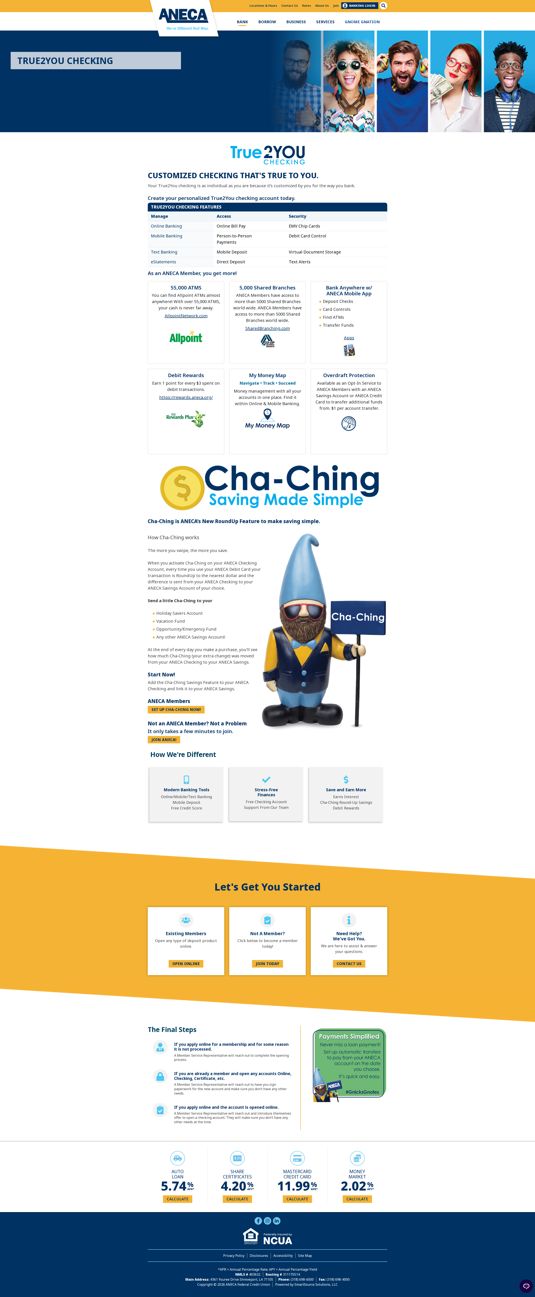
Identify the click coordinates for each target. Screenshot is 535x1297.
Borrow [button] (267, 21)
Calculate (178, 1198)
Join (336, 6)
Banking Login (362, 6)
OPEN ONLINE (186, 963)
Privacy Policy (234, 1255)
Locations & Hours (263, 6)
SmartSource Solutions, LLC (316, 1284)
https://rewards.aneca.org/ (186, 397)
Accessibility (283, 1255)
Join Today (267, 963)
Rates (306, 6)
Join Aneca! (164, 739)
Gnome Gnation (362, 21)
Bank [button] (242, 21)
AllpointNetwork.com (186, 316)
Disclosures (259, 1255)
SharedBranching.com (267, 328)
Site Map (305, 1255)
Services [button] (325, 21)
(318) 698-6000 (302, 1279)
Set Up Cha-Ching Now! (176, 709)
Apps (349, 338)
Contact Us (289, 6)
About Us (322, 6)
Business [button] (296, 21)
